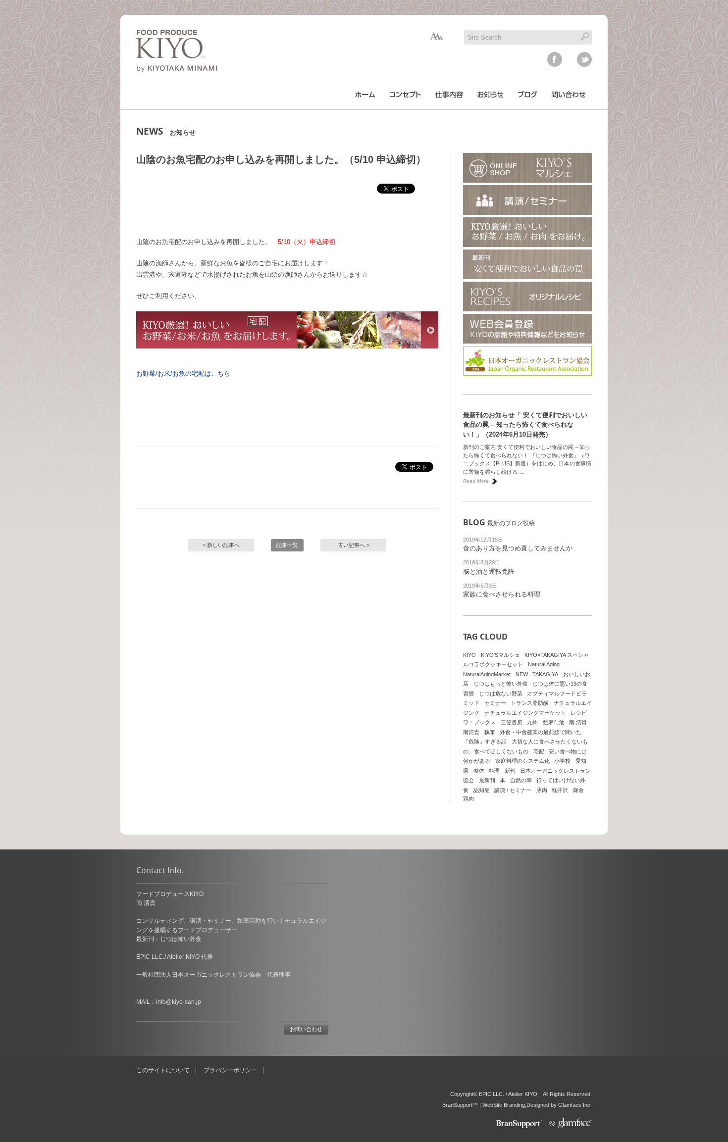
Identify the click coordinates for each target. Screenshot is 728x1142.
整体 (478, 771)
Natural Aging (544, 664)
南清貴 (471, 732)
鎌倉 (578, 790)
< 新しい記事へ (221, 545)
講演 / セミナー (512, 790)
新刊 (510, 771)
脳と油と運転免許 (489, 571)
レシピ (579, 713)
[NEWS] (490, 94)
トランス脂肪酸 (530, 703)
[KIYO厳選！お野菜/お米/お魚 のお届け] (287, 356)
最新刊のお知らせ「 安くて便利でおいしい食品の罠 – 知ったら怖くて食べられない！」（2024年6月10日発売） (525, 424)
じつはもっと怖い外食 (500, 684)
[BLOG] (528, 94)
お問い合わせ (306, 1029)
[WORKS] (449, 94)
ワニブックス (479, 722)
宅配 (538, 751)
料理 (494, 771)
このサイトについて (163, 1070)
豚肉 (541, 790)
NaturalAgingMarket (487, 674)
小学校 (562, 761)
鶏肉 (468, 798)
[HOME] (365, 94)
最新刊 (487, 780)
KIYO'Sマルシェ (500, 655)
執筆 (489, 732)
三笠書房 (511, 722)
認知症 (481, 790)
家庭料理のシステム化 (522, 761)
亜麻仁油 (554, 722)
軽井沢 (560, 790)
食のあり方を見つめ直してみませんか (517, 548)
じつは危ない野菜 (500, 693)
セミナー (495, 703)
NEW (522, 674)
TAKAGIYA (545, 674)
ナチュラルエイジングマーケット (525, 713)
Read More (476, 481)
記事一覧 (287, 545)
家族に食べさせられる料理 (501, 594)
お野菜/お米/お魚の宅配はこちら (183, 373)
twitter (584, 59)
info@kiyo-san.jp (178, 1001)
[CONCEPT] (405, 94)
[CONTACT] (568, 94)
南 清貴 (578, 722)
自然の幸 (521, 780)
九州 (532, 722)
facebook (554, 59)
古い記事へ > (353, 545)
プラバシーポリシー (230, 1070)
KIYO (469, 655)
